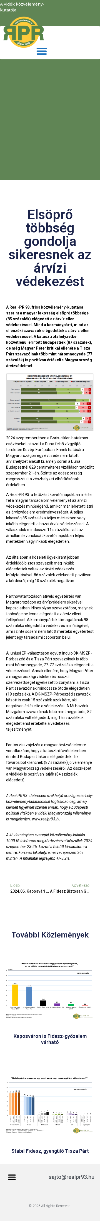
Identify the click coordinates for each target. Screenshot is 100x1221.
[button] (41, 51)
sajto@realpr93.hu (71, 1177)
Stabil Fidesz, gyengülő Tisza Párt (50, 1151)
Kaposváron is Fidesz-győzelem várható (50, 1039)
